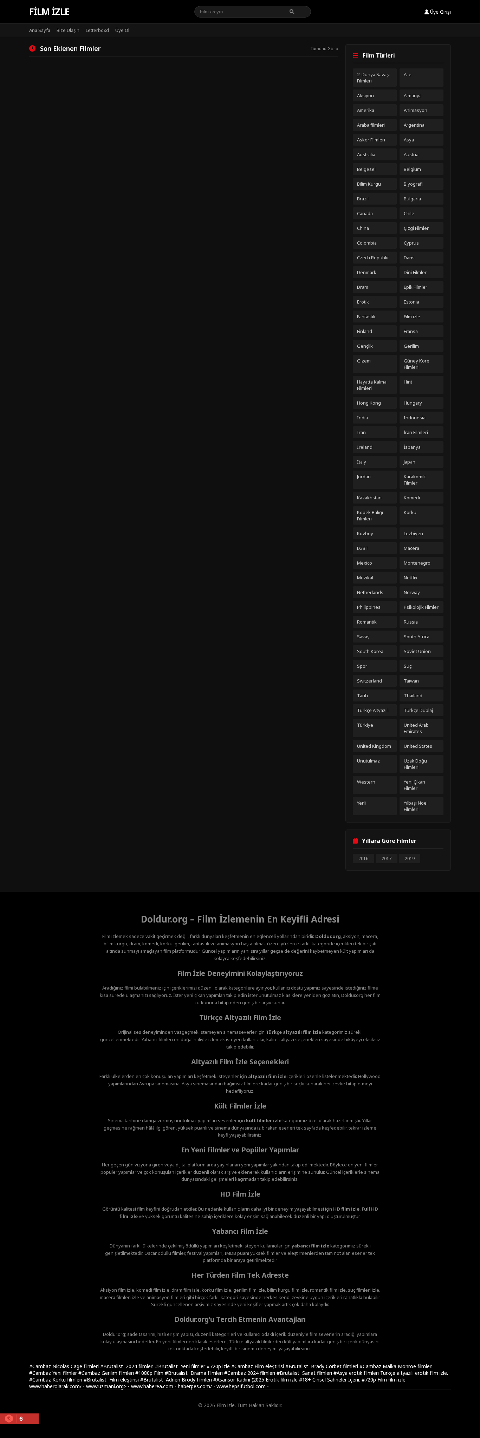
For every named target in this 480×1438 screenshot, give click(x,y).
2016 (363, 858)
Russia (411, 622)
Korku (410, 512)
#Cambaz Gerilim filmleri (106, 1373)
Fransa (411, 331)
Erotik (363, 302)
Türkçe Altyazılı (373, 710)
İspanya (412, 447)
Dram (362, 287)
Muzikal (365, 577)
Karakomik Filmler (415, 479)
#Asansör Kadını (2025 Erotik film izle (256, 1379)
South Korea (370, 651)
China (363, 228)
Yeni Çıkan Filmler (414, 785)
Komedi (412, 497)
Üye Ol (122, 30)
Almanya (413, 95)
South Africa (416, 636)
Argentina (414, 125)
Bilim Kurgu (369, 184)
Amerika (365, 110)
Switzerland (369, 681)
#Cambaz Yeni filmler (53, 1373)
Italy (361, 462)
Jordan (364, 476)
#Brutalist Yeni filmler (181, 1366)
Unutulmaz (368, 761)
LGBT (363, 548)
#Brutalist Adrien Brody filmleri (176, 1379)
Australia (366, 154)
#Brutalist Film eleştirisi (112, 1379)
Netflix (410, 577)
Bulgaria (412, 198)
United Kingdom (374, 746)
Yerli (361, 803)
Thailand (413, 695)
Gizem (364, 361)
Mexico (364, 563)
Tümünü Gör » (324, 49)
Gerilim (411, 346)
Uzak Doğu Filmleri (415, 764)
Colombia (367, 243)
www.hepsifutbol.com (241, 1386)
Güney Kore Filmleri (416, 364)
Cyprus (411, 243)
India (362, 417)
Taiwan (411, 681)
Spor (362, 666)
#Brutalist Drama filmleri (194, 1373)
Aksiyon (365, 95)
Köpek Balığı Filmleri (370, 515)
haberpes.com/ (195, 1386)
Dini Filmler (415, 272)
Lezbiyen (413, 533)
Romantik (367, 622)
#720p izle (219, 1366)
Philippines (369, 607)
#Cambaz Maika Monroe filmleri (396, 1366)
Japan (409, 462)
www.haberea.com (152, 1386)
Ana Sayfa (39, 30)
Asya (409, 140)
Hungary (413, 403)
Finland (364, 331)
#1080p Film (150, 1373)
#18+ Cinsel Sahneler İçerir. (330, 1379)
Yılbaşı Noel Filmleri (416, 806)
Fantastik (366, 316)
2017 (386, 858)
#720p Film (375, 1379)
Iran (361, 432)
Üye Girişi (440, 11)
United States (418, 746)
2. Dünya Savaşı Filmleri (373, 77)
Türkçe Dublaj (418, 710)
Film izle (49, 11)
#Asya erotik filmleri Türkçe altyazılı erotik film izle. (390, 1373)
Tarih (362, 695)
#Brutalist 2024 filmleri (127, 1366)
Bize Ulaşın (68, 30)
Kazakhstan (369, 497)
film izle (397, 1379)
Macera (411, 548)
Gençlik (365, 346)
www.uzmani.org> (106, 1386)
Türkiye (365, 725)
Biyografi (413, 184)
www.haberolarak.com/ (55, 1386)
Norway (412, 592)
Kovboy (365, 533)
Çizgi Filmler (416, 228)
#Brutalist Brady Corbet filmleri (322, 1366)
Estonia (411, 302)
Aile (407, 74)
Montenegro (417, 563)
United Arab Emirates (416, 728)
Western (366, 782)
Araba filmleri (371, 125)
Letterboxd (97, 30)
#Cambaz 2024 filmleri (250, 1373)
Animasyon (415, 110)
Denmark (366, 272)
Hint (408, 382)
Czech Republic (373, 257)
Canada (365, 213)
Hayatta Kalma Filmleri (372, 385)
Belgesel (366, 169)
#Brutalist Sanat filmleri (305, 1373)
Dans (409, 257)
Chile (409, 213)
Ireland (364, 447)
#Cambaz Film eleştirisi (258, 1366)
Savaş (363, 636)
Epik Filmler (415, 287)
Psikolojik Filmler (421, 607)
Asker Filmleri (371, 140)
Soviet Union (417, 651)
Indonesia (415, 417)
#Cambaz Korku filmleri (56, 1379)
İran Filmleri (416, 432)
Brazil (363, 198)
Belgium (412, 169)
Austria (411, 154)
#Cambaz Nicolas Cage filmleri (64, 1366)
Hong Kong (369, 403)
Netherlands (370, 592)
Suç (407, 666)
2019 (410, 858)
